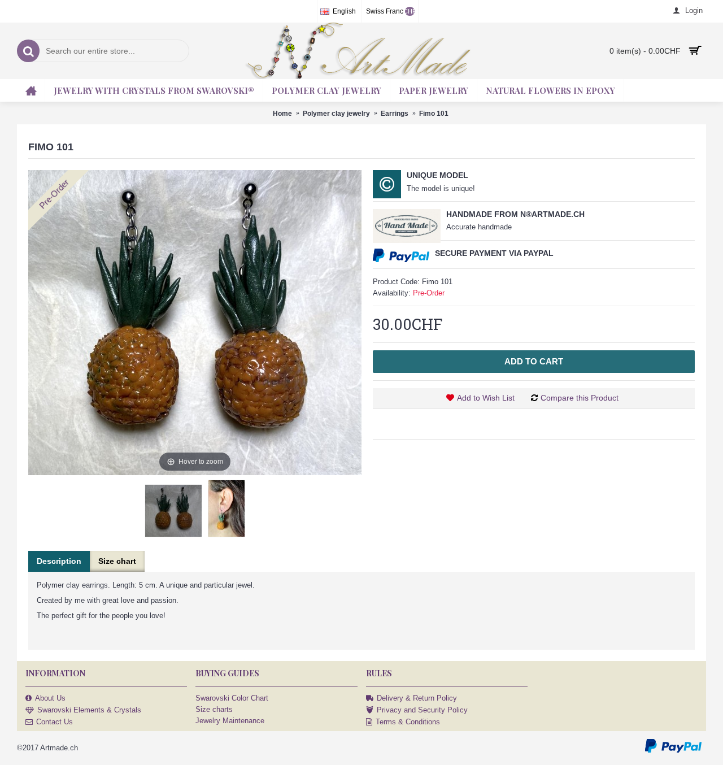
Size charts (214, 709)
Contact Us (54, 722)
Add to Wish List (486, 397)
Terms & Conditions (408, 722)
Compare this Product (580, 397)
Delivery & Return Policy (417, 698)
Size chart (117, 561)
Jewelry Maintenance (229, 720)
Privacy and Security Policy (422, 710)
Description (59, 561)
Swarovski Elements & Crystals (89, 710)
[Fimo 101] (173, 511)
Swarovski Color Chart (231, 698)
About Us (50, 698)
